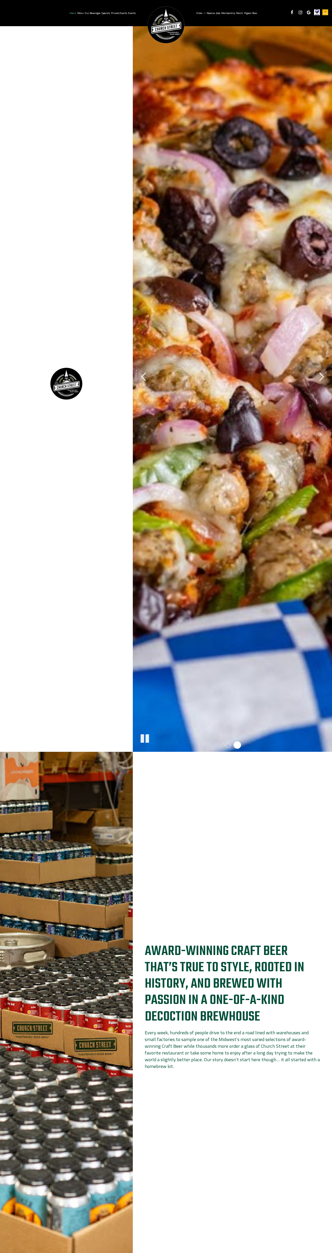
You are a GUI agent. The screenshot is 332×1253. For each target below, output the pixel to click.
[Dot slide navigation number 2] (237, 745)
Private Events (119, 13)
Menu (80, 13)
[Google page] (309, 12)
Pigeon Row (250, 13)
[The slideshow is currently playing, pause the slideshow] (144, 737)
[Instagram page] (300, 12)
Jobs (218, 13)
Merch (239, 13)
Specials (105, 13)
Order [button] (199, 13)
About (73, 13)
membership (228, 13)
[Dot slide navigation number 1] (228, 745)
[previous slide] (143, 376)
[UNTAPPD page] (325, 12)
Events (132, 13)
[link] (166, 24)
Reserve (211, 13)
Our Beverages (92, 13)
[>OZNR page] (317, 12)
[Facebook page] (292, 12)
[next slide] (321, 376)
